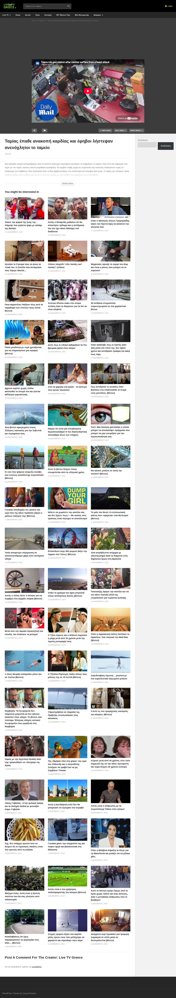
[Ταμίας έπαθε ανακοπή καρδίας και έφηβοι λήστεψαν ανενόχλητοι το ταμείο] (24, 208)
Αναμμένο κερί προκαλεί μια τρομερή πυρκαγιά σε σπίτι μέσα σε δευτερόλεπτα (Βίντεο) (110, 937)
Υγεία (37, 15)
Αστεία (28, 15)
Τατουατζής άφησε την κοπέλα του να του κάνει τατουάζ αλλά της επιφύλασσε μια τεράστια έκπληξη (110, 594)
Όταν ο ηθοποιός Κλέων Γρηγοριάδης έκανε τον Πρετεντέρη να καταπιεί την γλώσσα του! (110, 224)
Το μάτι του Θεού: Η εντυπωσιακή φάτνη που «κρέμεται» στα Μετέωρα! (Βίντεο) (109, 515)
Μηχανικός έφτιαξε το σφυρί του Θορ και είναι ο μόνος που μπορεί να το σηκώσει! (109, 267)
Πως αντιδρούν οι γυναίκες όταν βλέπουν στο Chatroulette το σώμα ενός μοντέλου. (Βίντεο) (108, 390)
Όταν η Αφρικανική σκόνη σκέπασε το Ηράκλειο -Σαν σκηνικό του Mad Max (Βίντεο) (110, 637)
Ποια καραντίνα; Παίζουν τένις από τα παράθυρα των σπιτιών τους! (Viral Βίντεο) (24, 307)
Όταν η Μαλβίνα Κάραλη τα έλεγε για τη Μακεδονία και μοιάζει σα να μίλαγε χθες (110, 853)
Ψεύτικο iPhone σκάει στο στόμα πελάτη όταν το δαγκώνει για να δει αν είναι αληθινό (67, 306)
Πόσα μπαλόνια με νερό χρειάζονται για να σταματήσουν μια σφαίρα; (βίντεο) (23, 350)
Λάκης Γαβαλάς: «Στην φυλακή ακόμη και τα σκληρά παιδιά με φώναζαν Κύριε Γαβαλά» (24, 806)
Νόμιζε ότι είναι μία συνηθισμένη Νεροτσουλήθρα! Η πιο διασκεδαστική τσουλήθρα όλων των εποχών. (67, 431)
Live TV (5, 15)
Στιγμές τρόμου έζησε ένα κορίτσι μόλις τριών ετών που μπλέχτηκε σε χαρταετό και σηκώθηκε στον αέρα (66, 937)
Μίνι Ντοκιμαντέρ (82, 15)
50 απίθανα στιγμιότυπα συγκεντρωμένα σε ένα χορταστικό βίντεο (108, 306)
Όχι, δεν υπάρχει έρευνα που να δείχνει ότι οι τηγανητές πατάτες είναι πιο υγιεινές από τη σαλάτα (24, 846)
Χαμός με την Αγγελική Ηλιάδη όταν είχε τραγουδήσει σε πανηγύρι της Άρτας (23, 762)
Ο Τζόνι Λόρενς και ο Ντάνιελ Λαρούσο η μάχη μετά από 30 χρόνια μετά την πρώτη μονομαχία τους (67, 638)
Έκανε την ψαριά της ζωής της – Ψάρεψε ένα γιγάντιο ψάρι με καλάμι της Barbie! (23, 225)
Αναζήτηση (143, 140)
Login (169, 6)
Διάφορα (97, 15)
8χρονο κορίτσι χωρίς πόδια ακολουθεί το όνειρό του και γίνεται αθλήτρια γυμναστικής (22, 391)
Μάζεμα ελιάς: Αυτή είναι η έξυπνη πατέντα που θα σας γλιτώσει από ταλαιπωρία (22, 896)
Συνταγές (48, 15)
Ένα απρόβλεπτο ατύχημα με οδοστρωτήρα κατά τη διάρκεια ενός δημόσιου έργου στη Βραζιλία (109, 555)
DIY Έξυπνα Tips (63, 15)
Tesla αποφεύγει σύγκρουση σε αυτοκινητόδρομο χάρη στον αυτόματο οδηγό (24, 555)
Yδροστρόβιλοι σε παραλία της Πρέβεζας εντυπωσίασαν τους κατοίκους (64, 715)
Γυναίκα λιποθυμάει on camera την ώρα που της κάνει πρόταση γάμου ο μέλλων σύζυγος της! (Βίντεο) (23, 513)
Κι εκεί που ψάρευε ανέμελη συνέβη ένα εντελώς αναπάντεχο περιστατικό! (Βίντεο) (24, 475)
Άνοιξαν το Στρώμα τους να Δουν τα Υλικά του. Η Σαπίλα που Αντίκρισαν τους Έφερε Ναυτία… (23, 267)
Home (18, 15)
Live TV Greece (71, 957)
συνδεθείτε (37, 967)
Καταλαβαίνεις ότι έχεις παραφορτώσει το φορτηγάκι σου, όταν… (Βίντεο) (22, 939)
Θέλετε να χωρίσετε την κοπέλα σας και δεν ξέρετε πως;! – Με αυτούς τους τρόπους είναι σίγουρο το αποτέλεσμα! (67, 515)
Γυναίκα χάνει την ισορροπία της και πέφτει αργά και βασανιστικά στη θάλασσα (66, 846)
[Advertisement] (88, 41)
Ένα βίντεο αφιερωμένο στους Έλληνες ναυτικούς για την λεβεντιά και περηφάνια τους (23, 430)
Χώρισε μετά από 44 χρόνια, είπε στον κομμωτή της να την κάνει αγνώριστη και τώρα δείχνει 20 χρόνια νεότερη (110, 763)
